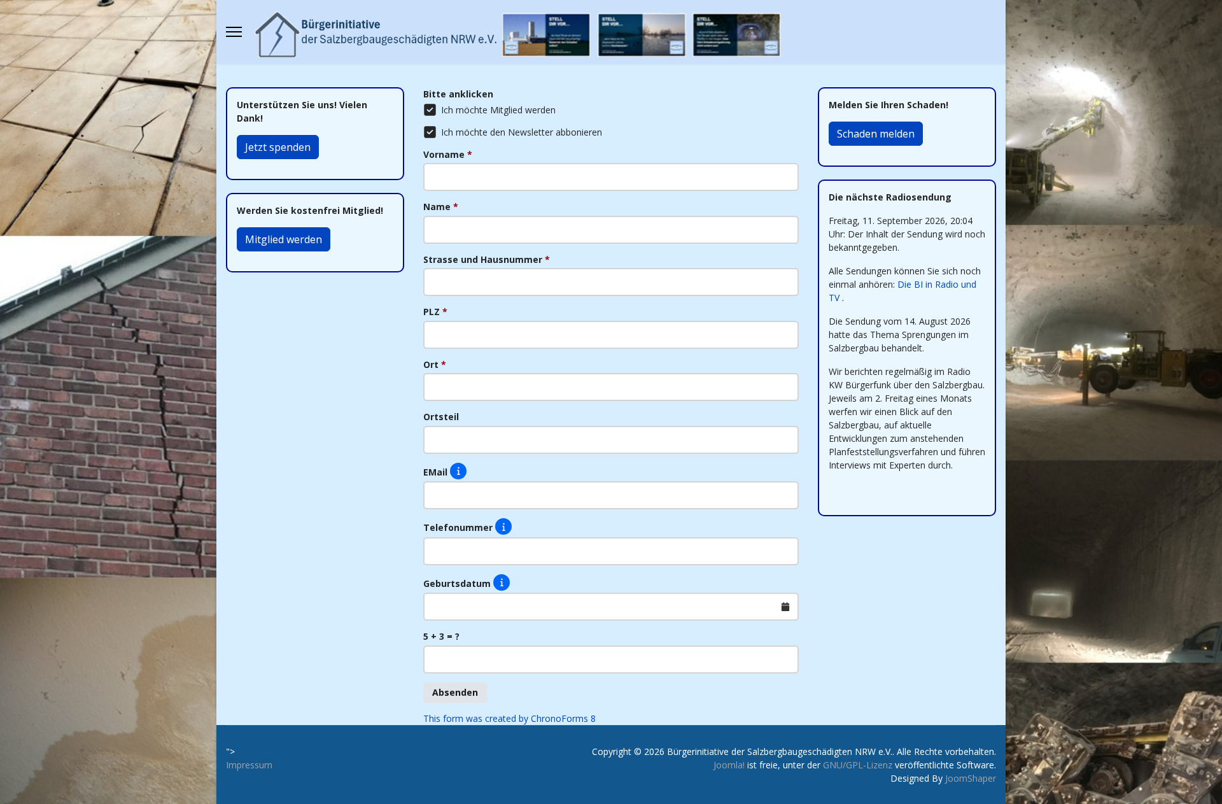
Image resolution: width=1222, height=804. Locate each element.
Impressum (249, 765)
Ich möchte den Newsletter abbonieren (521, 132)
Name (440, 207)
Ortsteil (441, 417)
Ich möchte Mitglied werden (498, 110)
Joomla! (729, 765)
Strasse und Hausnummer (486, 259)
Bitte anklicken (458, 94)
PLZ (435, 312)
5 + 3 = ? (441, 636)
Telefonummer (459, 527)
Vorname (447, 154)
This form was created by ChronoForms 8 (509, 718)
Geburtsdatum (458, 583)
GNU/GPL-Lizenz (857, 765)
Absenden (455, 692)
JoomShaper (970, 778)
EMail (436, 471)
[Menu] (234, 32)
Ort (434, 364)
